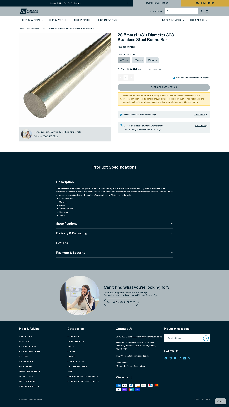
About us (24, 342)
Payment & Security (70, 253)
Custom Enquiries (29, 387)
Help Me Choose (27, 347)
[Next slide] (128, 3)
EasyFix (71, 357)
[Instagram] (170, 358)
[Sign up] (206, 338)
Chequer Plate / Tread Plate (82, 377)
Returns (62, 243)
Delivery (23, 357)
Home (21, 28)
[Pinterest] (189, 358)
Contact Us (25, 337)
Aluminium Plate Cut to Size (83, 382)
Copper (71, 352)
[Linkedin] (184, 358)
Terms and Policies (201, 399)
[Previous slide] (3, 3)
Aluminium (73, 337)
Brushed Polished (77, 367)
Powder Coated (75, 362)
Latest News (26, 377)
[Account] (201, 11)
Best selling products (36, 28)
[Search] (181, 11)
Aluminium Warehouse (33, 399)
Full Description (127, 47)
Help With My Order (29, 352)
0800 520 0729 (50, 136)
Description (65, 182)
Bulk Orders (25, 367)
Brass (70, 347)
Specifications (66, 223)
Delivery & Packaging (71, 233)
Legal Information (29, 372)
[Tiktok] (179, 358)
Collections (26, 362)
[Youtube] (175, 358)
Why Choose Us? (27, 382)
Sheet (70, 372)
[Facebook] (165, 358)
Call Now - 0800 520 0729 (121, 302)
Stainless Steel (76, 342)
